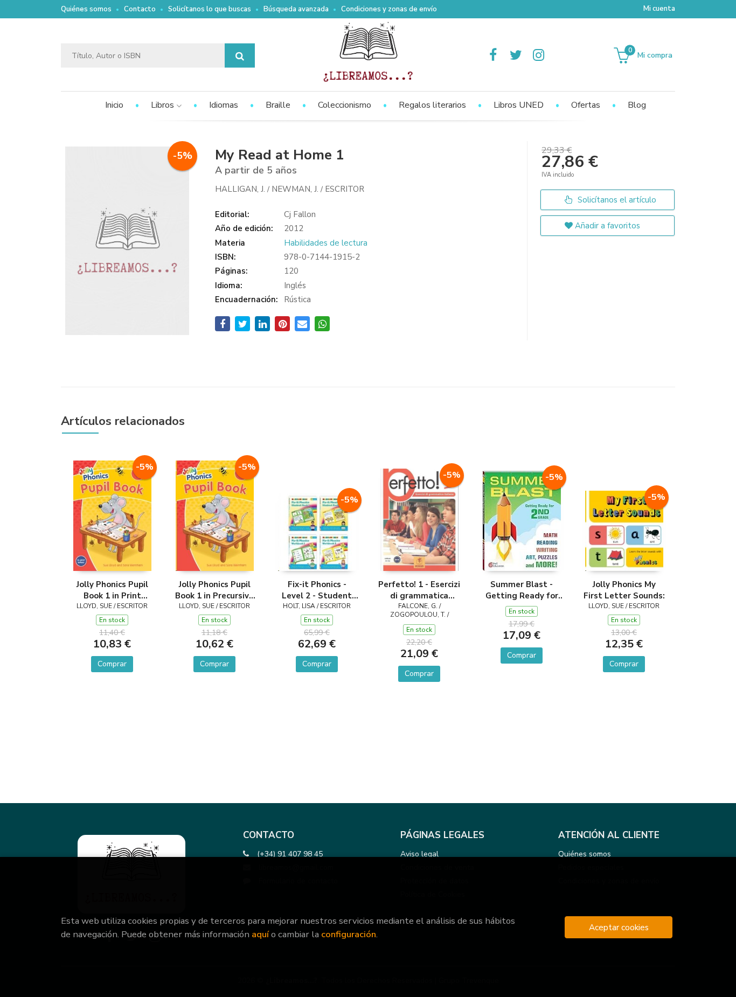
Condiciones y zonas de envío (389, 9)
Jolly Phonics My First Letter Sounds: (624, 590)
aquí (260, 934)
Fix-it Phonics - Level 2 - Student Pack (317, 590)
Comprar (112, 664)
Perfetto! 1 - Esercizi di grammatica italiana (419, 590)
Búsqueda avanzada (296, 9)
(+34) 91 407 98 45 (290, 854)
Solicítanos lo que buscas (209, 9)
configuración (348, 934)
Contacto (140, 9)
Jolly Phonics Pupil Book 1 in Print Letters (112, 590)
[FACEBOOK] (493, 55)
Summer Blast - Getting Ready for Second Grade (521, 590)
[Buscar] (240, 56)
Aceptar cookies (619, 927)
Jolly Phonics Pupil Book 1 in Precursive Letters (214, 590)
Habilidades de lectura (325, 243)
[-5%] (112, 515)
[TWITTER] (515, 55)
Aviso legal (419, 854)
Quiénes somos (86, 9)
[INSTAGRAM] (538, 55)
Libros (163, 105)
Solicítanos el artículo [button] (615, 199)
